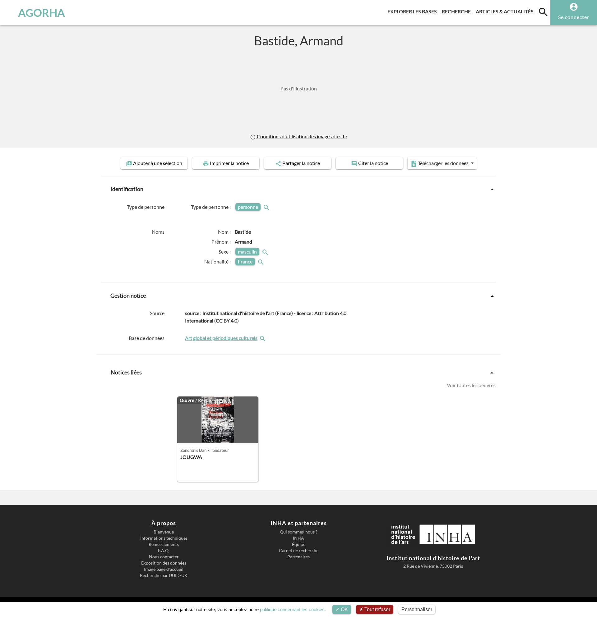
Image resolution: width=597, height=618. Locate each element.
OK (344, 609)
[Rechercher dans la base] (263, 338)
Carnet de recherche (298, 550)
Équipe (298, 544)
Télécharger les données (443, 163)
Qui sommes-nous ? (298, 531)
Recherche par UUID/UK (163, 575)
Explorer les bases (413, 11)
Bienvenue (164, 531)
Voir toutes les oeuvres (471, 385)
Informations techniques (163, 538)
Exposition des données (163, 563)
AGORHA (41, 12)
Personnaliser (416, 609)
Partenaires (298, 556)
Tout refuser (376, 609)
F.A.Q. (163, 550)
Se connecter (573, 17)
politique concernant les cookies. (293, 609)
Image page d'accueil (163, 569)
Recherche (457, 11)
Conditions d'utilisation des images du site (301, 136)
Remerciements (164, 544)
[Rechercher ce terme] (267, 207)
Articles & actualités (506, 11)
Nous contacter (164, 556)
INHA (298, 538)
